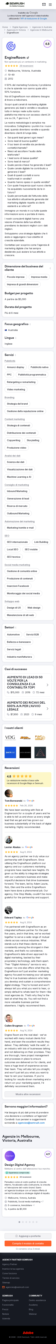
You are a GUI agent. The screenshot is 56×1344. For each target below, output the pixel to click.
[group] (28, 1179)
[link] (44, 4)
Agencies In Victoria (16, 30)
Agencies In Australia (42, 27)
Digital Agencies (20, 27)
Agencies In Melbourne (41, 30)
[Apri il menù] (50, 4)
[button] (47, 44)
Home (5, 27)
